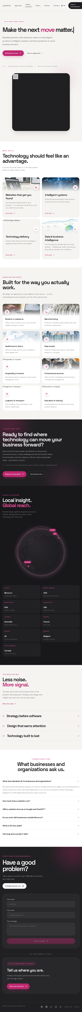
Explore (9, 213)
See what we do (36, 474)
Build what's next (11, 53)
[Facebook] (41, 1007)
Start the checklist (17, 986)
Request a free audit (13, 474)
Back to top (68, 1007)
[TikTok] (51, 1007)
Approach (18, 6)
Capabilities (7, 6)
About (38, 6)
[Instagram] (56, 1007)
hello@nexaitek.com (13, 886)
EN (64, 5)
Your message (12, 921)
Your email (10, 910)
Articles (47, 6)
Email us (76, 1007)
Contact (56, 6)
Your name (11, 899)
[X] (60, 1007)
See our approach (33, 53)
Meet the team (8, 704)
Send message (39, 941)
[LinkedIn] (46, 1007)
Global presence (29, 6)
